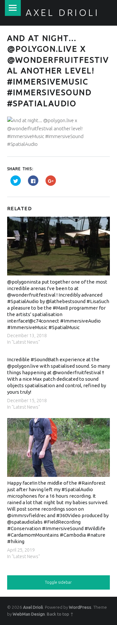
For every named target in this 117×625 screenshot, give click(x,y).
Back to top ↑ (60, 614)
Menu (13, 8)
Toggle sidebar (58, 582)
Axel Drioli (33, 607)
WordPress (80, 607)
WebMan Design (29, 614)
